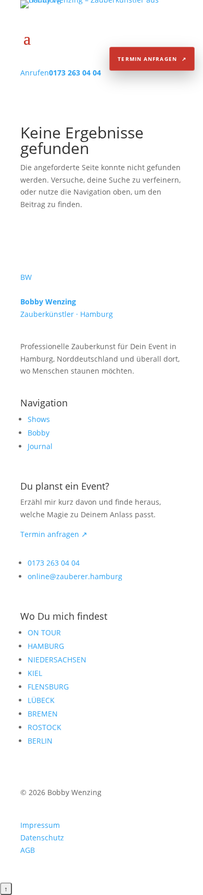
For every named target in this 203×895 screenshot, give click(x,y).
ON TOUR (44, 632)
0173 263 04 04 (54, 563)
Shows (39, 419)
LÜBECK (41, 700)
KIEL (35, 673)
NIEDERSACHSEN (57, 659)
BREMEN (43, 714)
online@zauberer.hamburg (75, 576)
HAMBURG (46, 646)
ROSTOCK (44, 727)
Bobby (38, 433)
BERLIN (40, 741)
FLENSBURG (48, 687)
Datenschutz (42, 837)
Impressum (40, 825)
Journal (40, 446)
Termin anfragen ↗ (53, 534)
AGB (27, 850)
